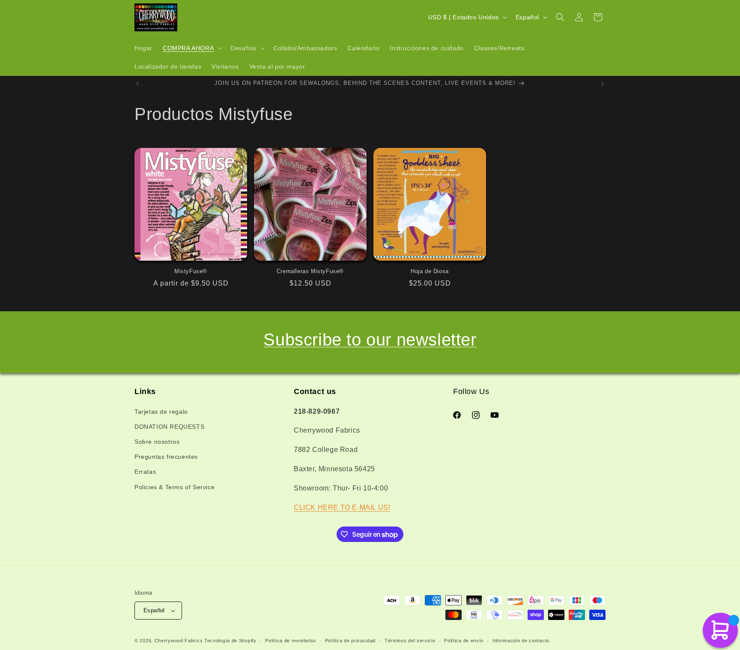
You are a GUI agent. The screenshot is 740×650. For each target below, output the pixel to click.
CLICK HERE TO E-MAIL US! (342, 507)
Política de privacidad (350, 640)
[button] (191, 48)
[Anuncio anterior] (137, 83)
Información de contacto (520, 640)
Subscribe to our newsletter (369, 339)
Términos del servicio (410, 640)
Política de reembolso (290, 640)
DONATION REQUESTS (169, 426)
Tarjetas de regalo (161, 411)
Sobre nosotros (156, 441)
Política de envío (463, 640)
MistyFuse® (190, 271)
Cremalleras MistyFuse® (310, 271)
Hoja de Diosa (430, 271)
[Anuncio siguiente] (602, 83)
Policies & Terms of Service (174, 487)
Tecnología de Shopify (230, 640)
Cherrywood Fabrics (179, 640)
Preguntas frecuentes (166, 456)
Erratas (145, 471)
